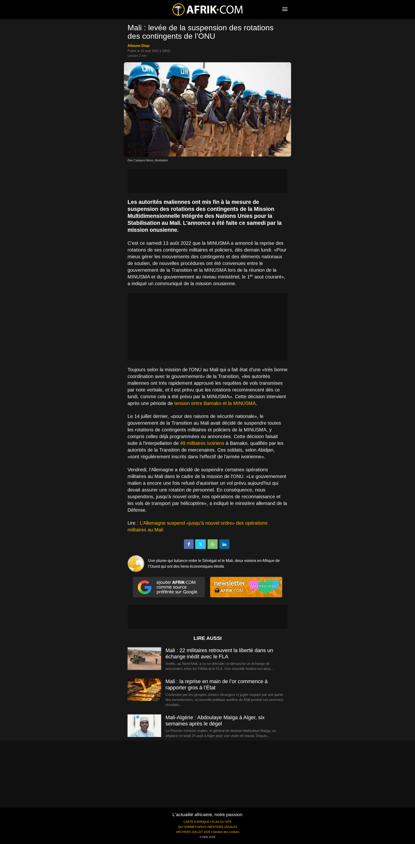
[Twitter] (200, 544)
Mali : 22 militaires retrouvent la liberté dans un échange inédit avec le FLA (219, 653)
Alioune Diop (138, 46)
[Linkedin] (224, 544)
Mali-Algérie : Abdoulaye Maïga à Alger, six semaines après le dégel (215, 720)
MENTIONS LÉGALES (222, 827)
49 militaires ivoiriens (202, 443)
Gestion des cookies (226, 832)
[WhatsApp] (213, 544)
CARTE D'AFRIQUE (196, 822)
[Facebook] (189, 544)
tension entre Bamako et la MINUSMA (215, 403)
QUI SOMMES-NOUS (192, 827)
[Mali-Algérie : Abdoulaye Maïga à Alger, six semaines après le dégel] (144, 725)
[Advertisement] (207, 181)
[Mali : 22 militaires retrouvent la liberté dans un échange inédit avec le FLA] (144, 658)
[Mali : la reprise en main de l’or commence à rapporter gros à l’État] (144, 689)
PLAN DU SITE (222, 822)
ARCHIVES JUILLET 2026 (193, 832)
